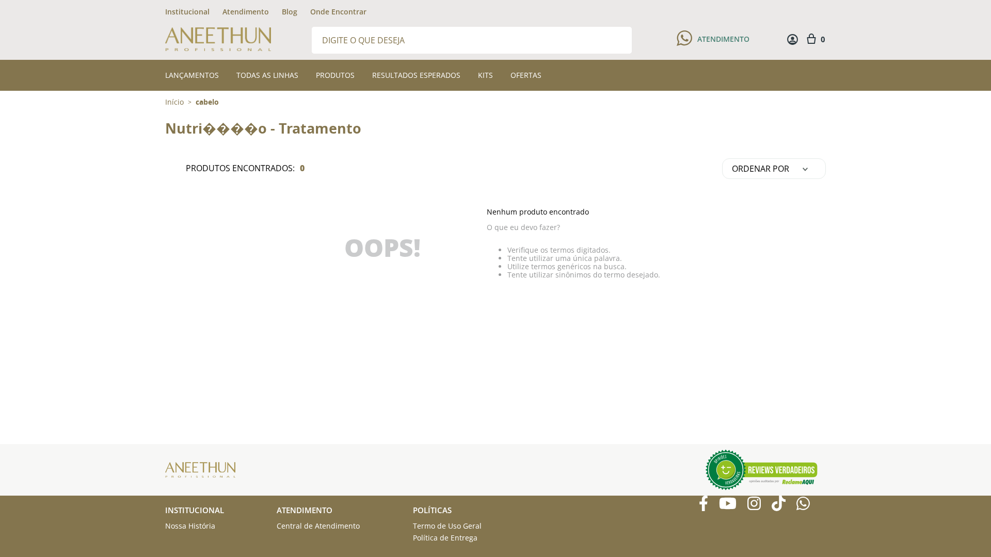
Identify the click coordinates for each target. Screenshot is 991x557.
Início (174, 102)
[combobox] (472, 39)
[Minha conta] (792, 39)
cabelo (207, 102)
